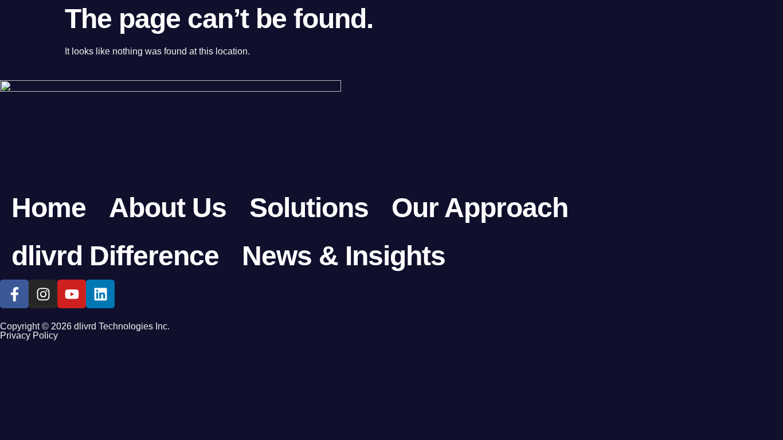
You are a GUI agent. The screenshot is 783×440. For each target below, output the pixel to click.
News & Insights (343, 256)
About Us (167, 207)
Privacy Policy (29, 335)
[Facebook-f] (14, 294)
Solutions (309, 207)
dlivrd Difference (115, 256)
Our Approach (479, 207)
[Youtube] (71, 294)
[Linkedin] (100, 294)
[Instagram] (43, 294)
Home (48, 207)
